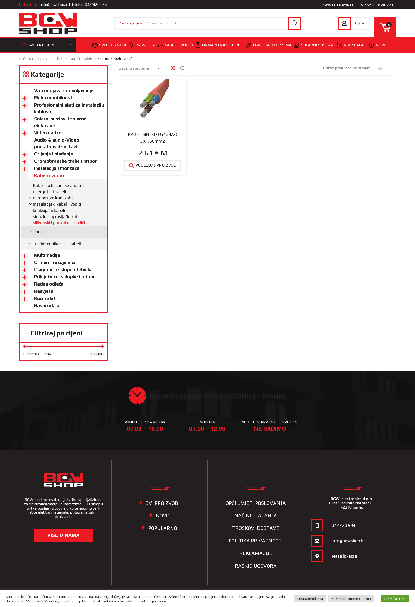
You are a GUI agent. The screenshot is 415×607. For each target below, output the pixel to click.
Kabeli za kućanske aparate (59, 185)
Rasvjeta (145, 44)
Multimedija (47, 255)
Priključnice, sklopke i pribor (64, 276)
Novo (381, 44)
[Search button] (294, 23)
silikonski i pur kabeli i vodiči (59, 222)
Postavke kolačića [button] (310, 599)
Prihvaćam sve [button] (395, 599)
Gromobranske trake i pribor (65, 161)
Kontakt (386, 4)
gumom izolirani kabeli (54, 197)
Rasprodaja (46, 305)
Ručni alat (355, 44)
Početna (26, 58)
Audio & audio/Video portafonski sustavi (56, 143)
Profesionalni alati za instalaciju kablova (69, 108)
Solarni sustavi (318, 44)
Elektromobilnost (53, 97)
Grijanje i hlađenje (53, 153)
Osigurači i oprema (272, 44)
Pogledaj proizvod (156, 165)
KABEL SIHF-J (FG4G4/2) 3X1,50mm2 (152, 137)
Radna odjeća (49, 283)
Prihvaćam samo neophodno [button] (351, 599)
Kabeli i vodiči (179, 44)
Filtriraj (97, 354)
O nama (367, 4)
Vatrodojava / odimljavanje (63, 90)
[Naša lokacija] (317, 556)
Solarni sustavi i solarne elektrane (60, 122)
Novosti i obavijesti (339, 4)
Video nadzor (48, 132)
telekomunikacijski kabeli (57, 243)
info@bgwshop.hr (54, 4)
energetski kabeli (49, 191)
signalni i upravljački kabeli (58, 216)
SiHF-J (40, 232)
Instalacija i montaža (56, 168)
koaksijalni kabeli (49, 210)
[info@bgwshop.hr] (317, 541)
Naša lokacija (344, 556)
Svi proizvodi (112, 44)
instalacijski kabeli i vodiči (57, 204)
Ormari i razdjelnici (223, 44)
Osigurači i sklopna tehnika (63, 269)
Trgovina (44, 58)
